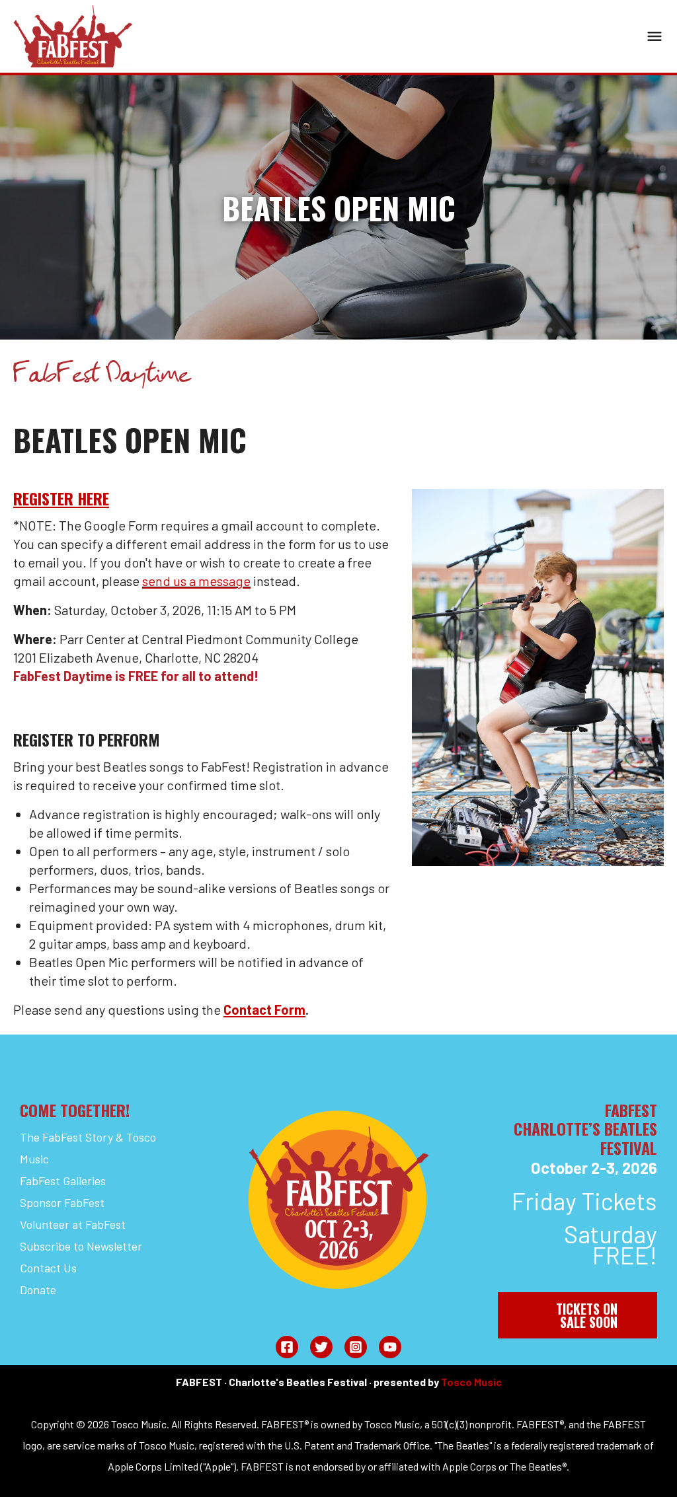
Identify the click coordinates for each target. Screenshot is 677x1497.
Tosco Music (471, 1381)
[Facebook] (287, 1347)
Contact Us (48, 1267)
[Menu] (654, 36)
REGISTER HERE (61, 498)
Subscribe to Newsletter (81, 1246)
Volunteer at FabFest (73, 1224)
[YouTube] (390, 1347)
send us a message (196, 581)
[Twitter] (321, 1347)
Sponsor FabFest (62, 1202)
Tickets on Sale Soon (586, 1315)
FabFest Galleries (63, 1180)
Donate (38, 1289)
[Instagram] (355, 1347)
